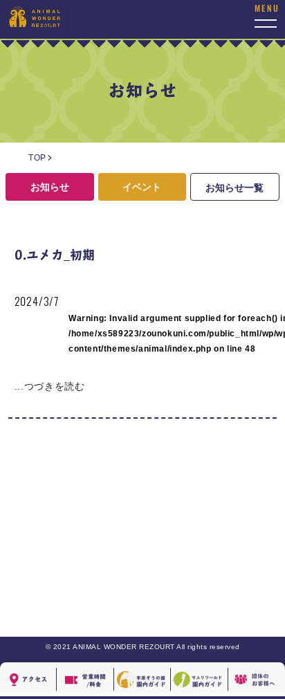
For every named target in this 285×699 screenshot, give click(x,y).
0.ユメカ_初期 (55, 254)
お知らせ (49, 186)
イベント (141, 186)
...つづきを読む (50, 386)
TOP (37, 158)
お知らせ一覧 (234, 187)
